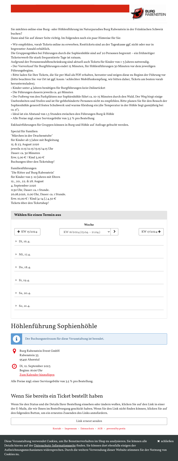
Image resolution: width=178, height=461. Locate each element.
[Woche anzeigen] (114, 232)
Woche (89, 225)
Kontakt (57, 428)
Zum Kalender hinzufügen (37, 375)
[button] (89, 241)
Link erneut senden (89, 421)
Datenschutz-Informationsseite (55, 446)
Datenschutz (87, 428)
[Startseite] (89, 12)
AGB (99, 428)
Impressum (71, 428)
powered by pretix (116, 428)
